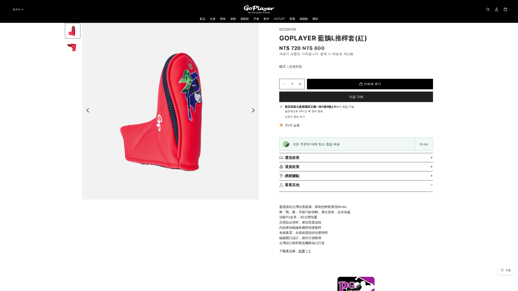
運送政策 (292, 157)
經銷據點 (292, 176)
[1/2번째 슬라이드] (72, 30)
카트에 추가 (372, 84)
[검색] (488, 9)
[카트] (505, 9)
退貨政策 (292, 166)
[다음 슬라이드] (254, 111)
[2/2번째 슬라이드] (72, 47)
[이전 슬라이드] (86, 111)
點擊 (302, 251)
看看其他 (292, 185)
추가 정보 (423, 144)
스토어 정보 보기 (295, 116)
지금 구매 (356, 97)
